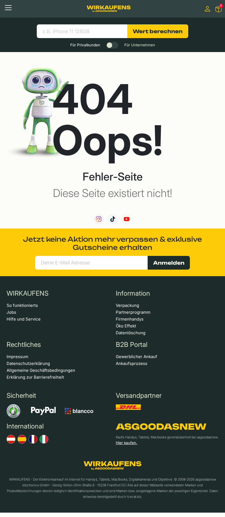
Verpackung (127, 305)
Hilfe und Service (24, 319)
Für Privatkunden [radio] (85, 45)
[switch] (112, 45)
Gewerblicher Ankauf (136, 356)
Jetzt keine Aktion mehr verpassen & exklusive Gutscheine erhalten (112, 243)
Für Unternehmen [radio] (139, 45)
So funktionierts (22, 305)
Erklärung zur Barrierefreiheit (35, 377)
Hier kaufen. (126, 443)
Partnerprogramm (133, 312)
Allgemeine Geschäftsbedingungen (41, 370)
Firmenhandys (130, 319)
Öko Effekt (126, 326)
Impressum (17, 356)
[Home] (109, 8)
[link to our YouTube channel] (127, 219)
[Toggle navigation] (8, 7)
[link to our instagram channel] (99, 219)
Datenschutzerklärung (28, 363)
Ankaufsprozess (131, 363)
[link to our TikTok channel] (113, 219)
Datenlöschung (130, 332)
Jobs (11, 312)
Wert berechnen (157, 31)
